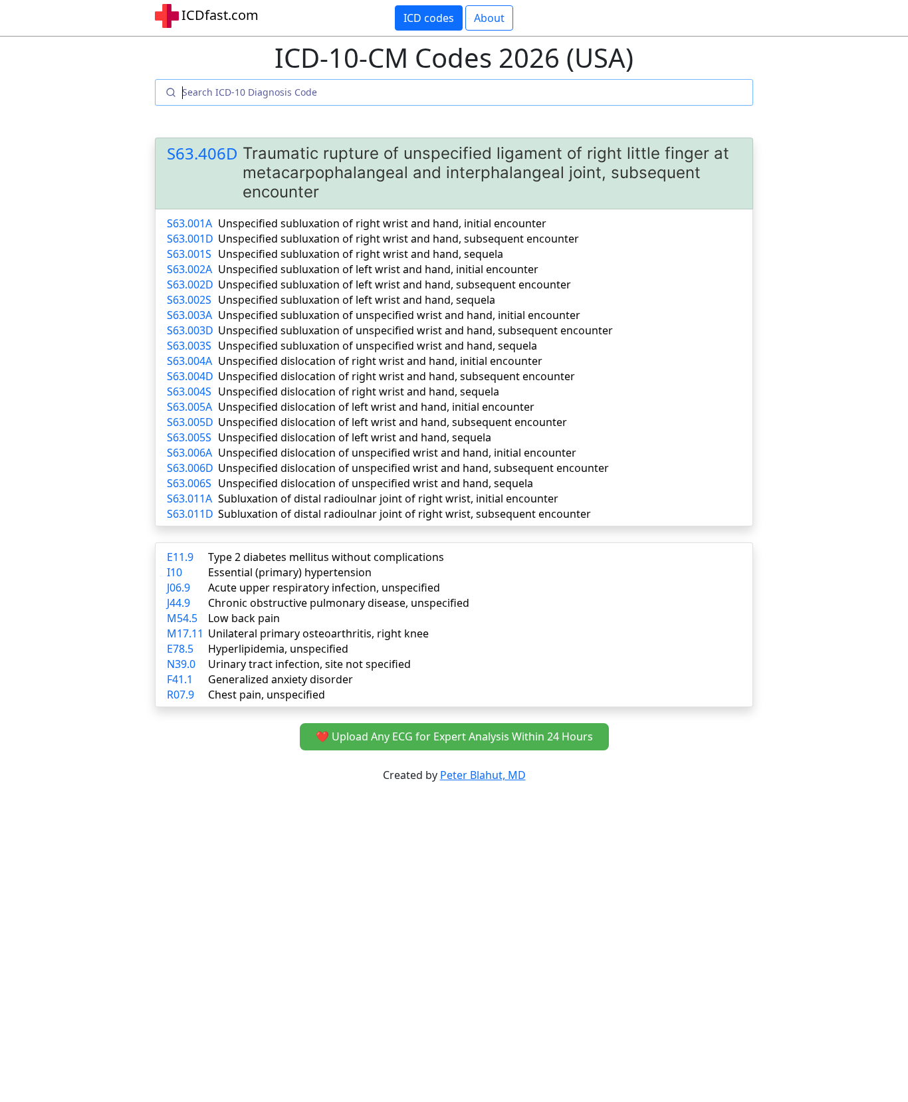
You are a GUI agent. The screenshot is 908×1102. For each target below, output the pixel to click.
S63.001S (189, 254)
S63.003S (189, 345)
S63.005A (189, 406)
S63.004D (190, 376)
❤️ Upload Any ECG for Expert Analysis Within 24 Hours (454, 736)
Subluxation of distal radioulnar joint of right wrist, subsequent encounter (404, 513)
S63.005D (190, 422)
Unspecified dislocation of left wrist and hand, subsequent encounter (392, 422)
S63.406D (202, 154)
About (489, 18)
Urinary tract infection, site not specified (309, 664)
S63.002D (190, 284)
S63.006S (189, 483)
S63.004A (189, 361)
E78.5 (180, 648)
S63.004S (189, 391)
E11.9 (180, 557)
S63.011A (189, 498)
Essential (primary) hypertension (290, 572)
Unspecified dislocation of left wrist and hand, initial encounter (376, 406)
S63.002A (189, 269)
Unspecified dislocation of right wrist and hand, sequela (358, 391)
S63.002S (189, 299)
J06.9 (178, 587)
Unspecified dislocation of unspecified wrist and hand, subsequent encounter (413, 468)
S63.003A (189, 315)
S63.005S (189, 437)
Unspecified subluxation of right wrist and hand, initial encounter (382, 223)
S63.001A (189, 223)
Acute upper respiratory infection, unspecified (324, 587)
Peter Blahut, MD (483, 775)
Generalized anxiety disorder (280, 679)
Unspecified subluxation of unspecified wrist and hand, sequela (377, 345)
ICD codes (428, 18)
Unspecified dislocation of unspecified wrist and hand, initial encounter (397, 452)
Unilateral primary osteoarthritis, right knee (318, 633)
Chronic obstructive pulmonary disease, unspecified (338, 603)
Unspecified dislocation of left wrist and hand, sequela (354, 437)
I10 (174, 572)
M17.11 (185, 633)
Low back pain (244, 618)
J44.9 (178, 603)
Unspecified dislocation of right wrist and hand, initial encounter (380, 361)
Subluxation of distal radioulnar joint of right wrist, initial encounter (388, 498)
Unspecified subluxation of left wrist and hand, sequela (356, 299)
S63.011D (190, 513)
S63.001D (190, 238)
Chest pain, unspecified (266, 694)
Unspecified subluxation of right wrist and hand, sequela (360, 254)
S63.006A (189, 452)
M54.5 (182, 618)
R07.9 (180, 694)
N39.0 (181, 664)
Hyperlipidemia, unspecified (278, 648)
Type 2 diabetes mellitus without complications (326, 557)
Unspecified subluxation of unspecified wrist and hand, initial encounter (399, 315)
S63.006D (190, 468)
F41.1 (180, 679)
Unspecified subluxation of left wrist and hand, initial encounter (378, 269)
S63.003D (190, 330)
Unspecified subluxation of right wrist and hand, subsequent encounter (398, 238)
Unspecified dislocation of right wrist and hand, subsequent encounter (396, 376)
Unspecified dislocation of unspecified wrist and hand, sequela (375, 483)
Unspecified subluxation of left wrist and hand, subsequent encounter (394, 284)
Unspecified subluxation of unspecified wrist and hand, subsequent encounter (415, 330)
